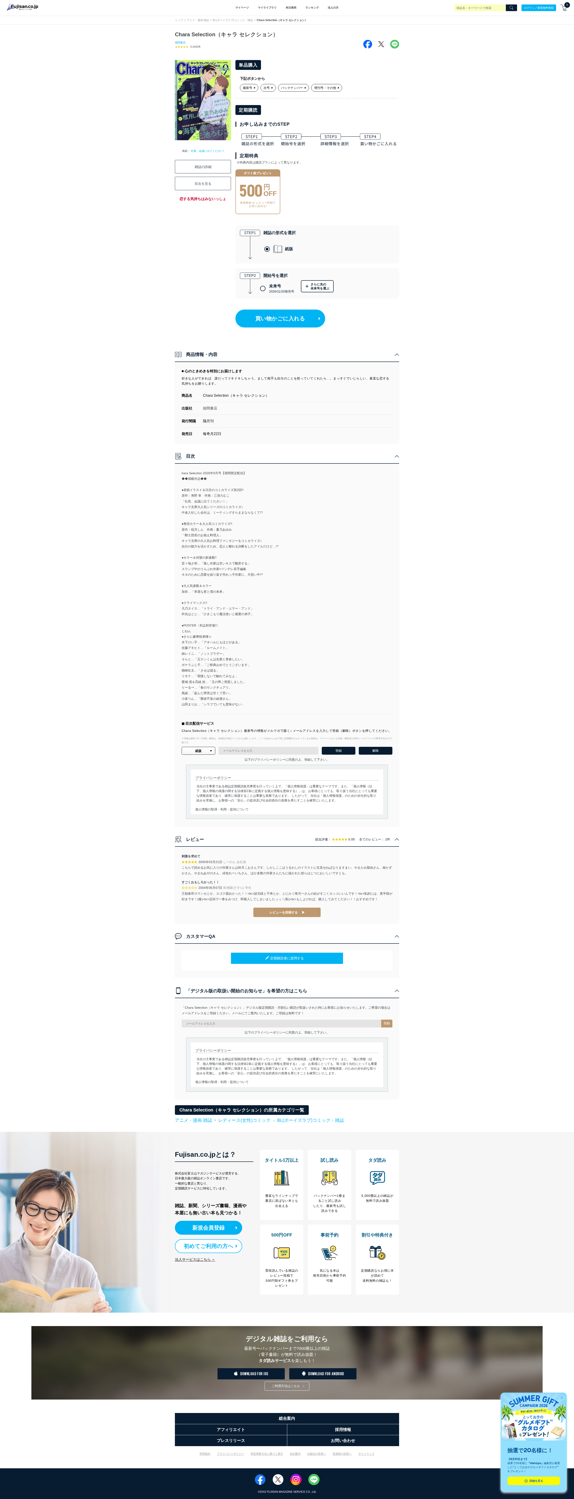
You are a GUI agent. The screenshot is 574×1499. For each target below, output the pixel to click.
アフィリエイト (231, 1429)
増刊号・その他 (325, 88)
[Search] (511, 7)
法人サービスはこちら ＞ (195, 1259)
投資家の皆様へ (342, 1453)
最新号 (247, 88)
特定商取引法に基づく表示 (267, 1453)
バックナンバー (292, 88)
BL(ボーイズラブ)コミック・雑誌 (233, 20)
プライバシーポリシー (230, 1453)
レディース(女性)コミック (244, 1120)
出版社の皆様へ (316, 1453)
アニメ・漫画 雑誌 (198, 20)
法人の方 (333, 7)
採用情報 (343, 1429)
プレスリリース (231, 1440)
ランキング (312, 7)
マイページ (242, 7)
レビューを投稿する (284, 912)
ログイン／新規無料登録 (539, 7)
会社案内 (295, 1453)
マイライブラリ (267, 7)
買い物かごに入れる (280, 318)
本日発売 (291, 7)
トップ (179, 20)
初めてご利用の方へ (208, 1246)
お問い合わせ (343, 1440)
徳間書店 (180, 42)
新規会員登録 (208, 1228)
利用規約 (205, 1453)
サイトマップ (366, 1453)
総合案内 (287, 1418)
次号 (266, 88)
